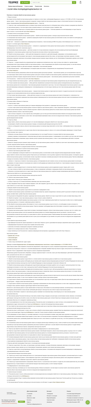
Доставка (29, 395)
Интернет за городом (52, 395)
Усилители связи (50, 400)
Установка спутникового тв (73, 395)
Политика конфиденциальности (34, 404)
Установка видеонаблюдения (73, 393)
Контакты (46, 6)
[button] (80, 2)
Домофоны (49, 402)
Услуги (69, 391)
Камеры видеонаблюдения (15, 6)
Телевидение (50, 393)
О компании (29, 393)
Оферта (29, 402)
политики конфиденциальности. (9, 403)
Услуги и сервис (29, 6)
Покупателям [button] (38, 6)
